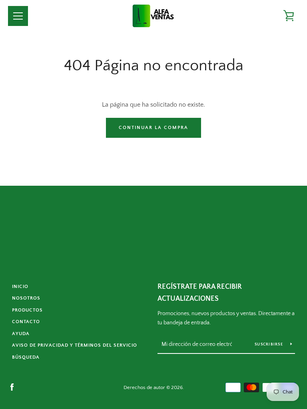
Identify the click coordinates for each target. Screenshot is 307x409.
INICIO (20, 286)
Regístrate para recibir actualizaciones (199, 293)
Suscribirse (269, 344)
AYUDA (21, 333)
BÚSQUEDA (26, 357)
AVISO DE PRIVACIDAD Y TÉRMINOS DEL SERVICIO (74, 345)
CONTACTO (26, 321)
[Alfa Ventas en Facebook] (12, 387)
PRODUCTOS (27, 310)
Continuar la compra (153, 127)
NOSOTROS (26, 298)
